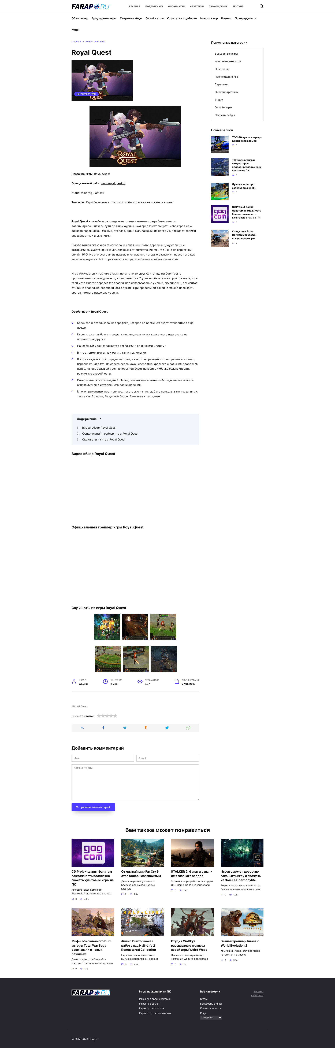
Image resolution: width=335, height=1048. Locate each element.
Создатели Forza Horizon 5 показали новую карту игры (244, 235)
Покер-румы (244, 18)
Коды (75, 29)
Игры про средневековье (154, 998)
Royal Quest (80, 706)
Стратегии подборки (182, 18)
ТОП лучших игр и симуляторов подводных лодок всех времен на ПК (246, 165)
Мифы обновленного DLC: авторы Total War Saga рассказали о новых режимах (91, 947)
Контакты (258, 991)
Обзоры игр (80, 18)
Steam (219, 99)
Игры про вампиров (151, 1008)
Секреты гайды (131, 18)
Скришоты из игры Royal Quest (103, 439)
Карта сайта (257, 995)
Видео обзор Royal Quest (99, 427)
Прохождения (218, 6)
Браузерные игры (104, 18)
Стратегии (197, 6)
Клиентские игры (86, 94)
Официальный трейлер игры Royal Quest (110, 433)
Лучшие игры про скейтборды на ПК (244, 186)
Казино (226, 18)
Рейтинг (238, 6)
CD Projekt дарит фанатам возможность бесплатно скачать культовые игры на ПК (246, 212)
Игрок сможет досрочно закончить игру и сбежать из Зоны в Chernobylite (241, 876)
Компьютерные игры (228, 61)
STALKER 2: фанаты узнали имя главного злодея (191, 874)
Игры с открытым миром (155, 1013)
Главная (134, 6)
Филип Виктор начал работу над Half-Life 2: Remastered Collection (138, 945)
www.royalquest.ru (113, 183)
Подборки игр (154, 6)
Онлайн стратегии (227, 92)
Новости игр (209, 18)
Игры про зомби (149, 1003)
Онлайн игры (176, 6)
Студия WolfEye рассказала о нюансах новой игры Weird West (189, 945)
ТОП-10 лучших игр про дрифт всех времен (247, 139)
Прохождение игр (226, 76)
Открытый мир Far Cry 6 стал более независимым (141, 874)
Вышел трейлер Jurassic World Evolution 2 (240, 943)
